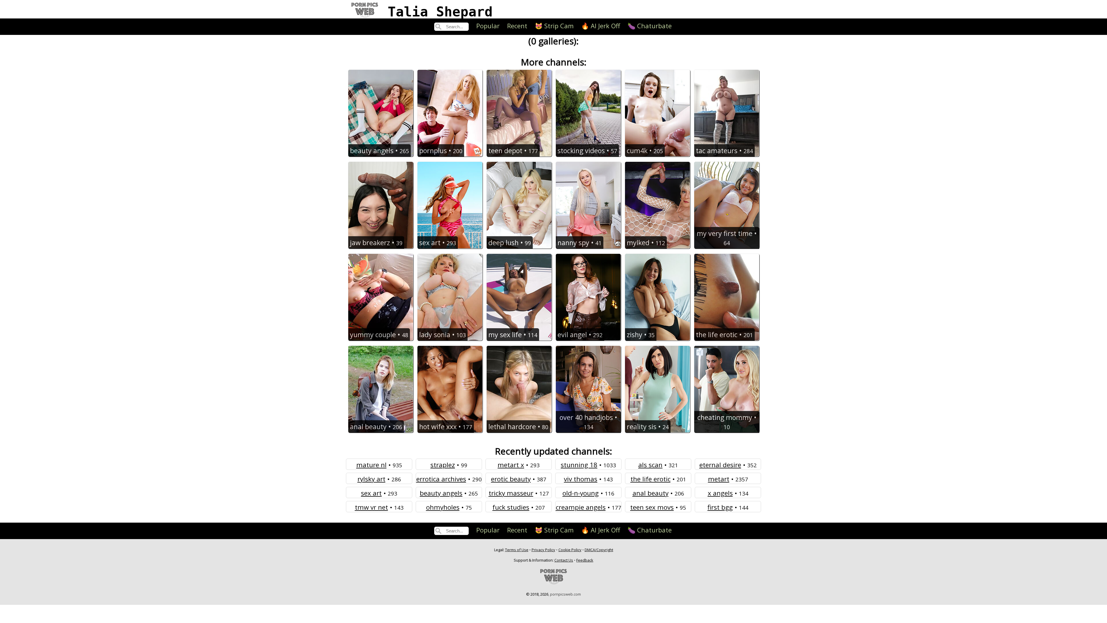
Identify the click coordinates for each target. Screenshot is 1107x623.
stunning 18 (579, 464)
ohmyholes (443, 507)
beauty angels (441, 493)
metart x (511, 464)
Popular (488, 25)
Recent (517, 25)
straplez (442, 464)
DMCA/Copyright (599, 549)
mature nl (371, 464)
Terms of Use (516, 549)
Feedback (584, 560)
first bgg (720, 507)
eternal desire (720, 464)
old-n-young (580, 493)
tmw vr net (371, 507)
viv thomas (580, 478)
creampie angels (581, 507)
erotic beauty (511, 478)
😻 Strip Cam (554, 25)
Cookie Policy (569, 549)
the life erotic (650, 478)
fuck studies (510, 507)
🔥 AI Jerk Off (600, 25)
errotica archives (441, 478)
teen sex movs (652, 507)
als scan (650, 464)
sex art (371, 493)
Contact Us (563, 560)
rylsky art (371, 478)
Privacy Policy (543, 549)
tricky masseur (511, 493)
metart (718, 478)
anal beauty (650, 493)
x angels (720, 493)
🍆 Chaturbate (650, 25)
